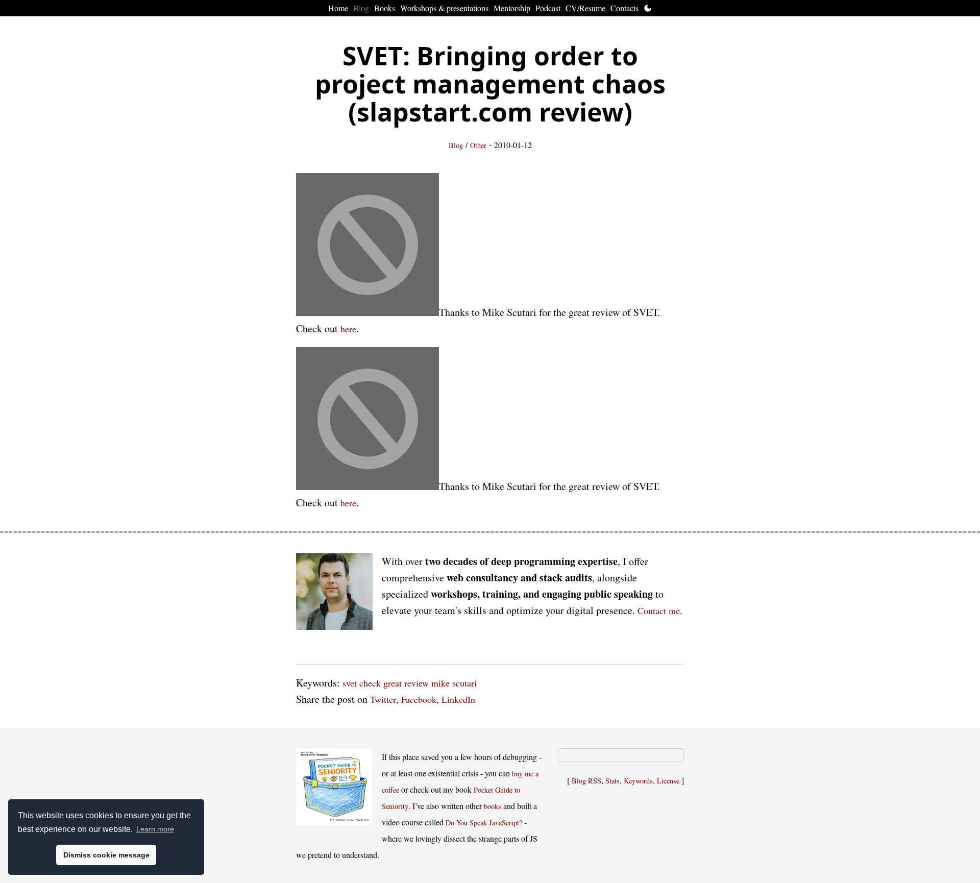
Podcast (547, 8)
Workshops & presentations (444, 8)
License (668, 781)
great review (406, 683)
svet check (361, 683)
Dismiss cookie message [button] (106, 855)
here (348, 329)
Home (338, 8)
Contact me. (660, 610)
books (492, 806)
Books (384, 8)
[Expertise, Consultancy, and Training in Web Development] (334, 593)
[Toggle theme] (648, 8)
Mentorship (512, 8)
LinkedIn (458, 699)
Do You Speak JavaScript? (484, 822)
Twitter (383, 699)
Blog (361, 8)
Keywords (638, 781)
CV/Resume (585, 8)
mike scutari (454, 683)
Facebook (418, 699)
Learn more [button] (155, 829)
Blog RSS (586, 781)
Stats (612, 781)
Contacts (624, 8)
